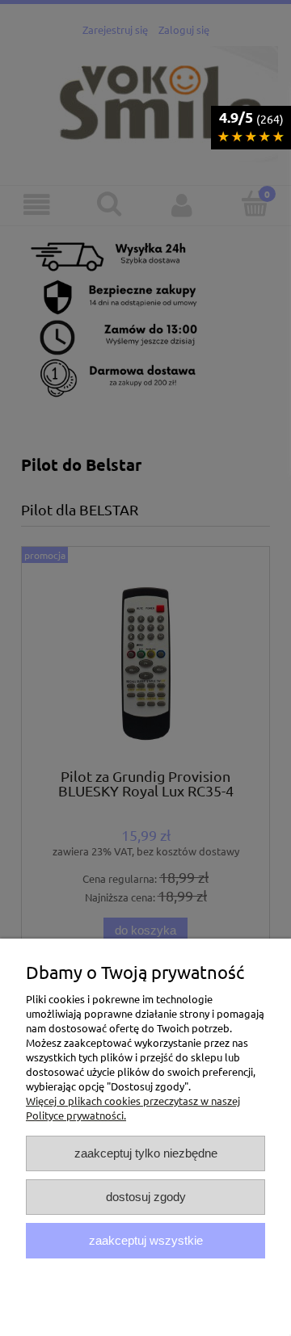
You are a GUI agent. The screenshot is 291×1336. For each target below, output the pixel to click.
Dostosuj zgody (146, 1197)
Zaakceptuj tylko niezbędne (145, 1153)
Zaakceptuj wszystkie (146, 1240)
